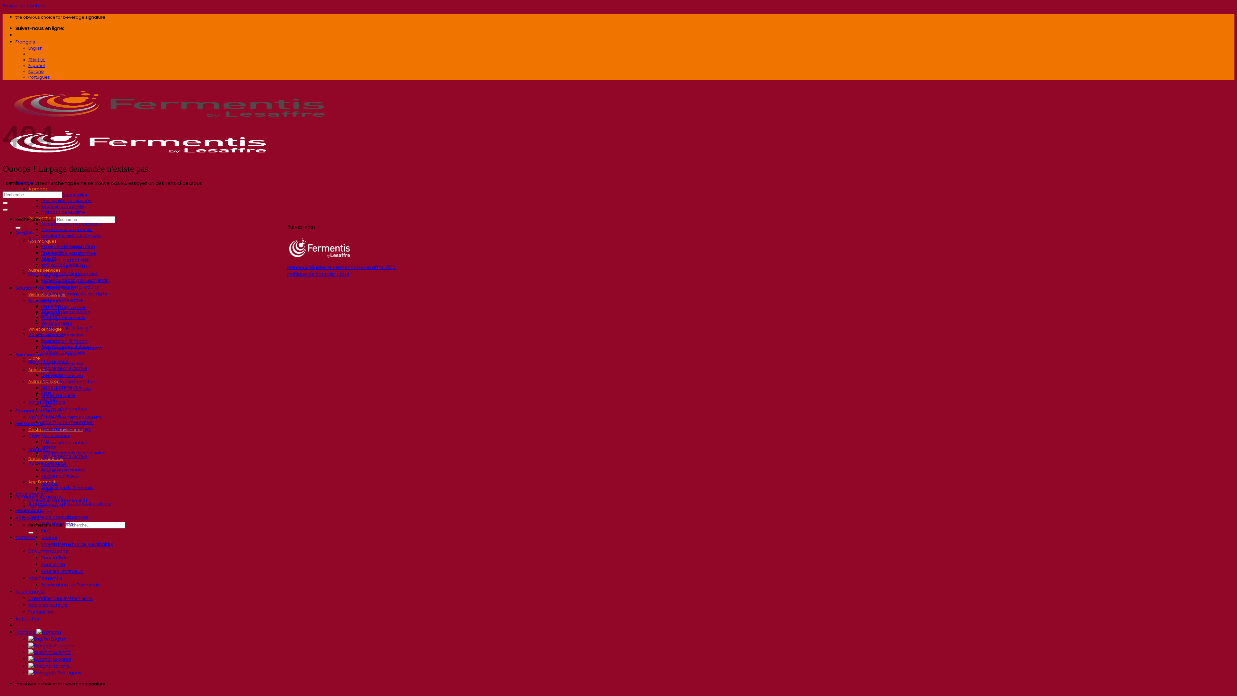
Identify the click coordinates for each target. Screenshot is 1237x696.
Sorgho (49, 483)
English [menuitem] (35, 48)
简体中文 (61, 652)
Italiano (60, 666)
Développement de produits (71, 235)
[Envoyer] (31, 533)
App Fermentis (45, 578)
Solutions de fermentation (46, 355)
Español (61, 659)
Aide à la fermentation (67, 422)
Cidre (34, 436)
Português (69, 673)
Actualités (27, 518)
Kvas (46, 476)
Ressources (28, 423)
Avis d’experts (55, 435)
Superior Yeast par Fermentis (71, 224)
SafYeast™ (53, 314)
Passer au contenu (24, 6)
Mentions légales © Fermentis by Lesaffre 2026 (341, 267)
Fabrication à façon (64, 341)
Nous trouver (30, 591)
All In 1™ (49, 321)
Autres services (46, 334)
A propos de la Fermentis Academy (65, 417)
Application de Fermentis (67, 487)
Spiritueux (38, 369)
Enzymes (51, 415)
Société (24, 233)
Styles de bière (58, 395)
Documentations (48, 551)
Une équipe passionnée (66, 200)
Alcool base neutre (63, 470)
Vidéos (49, 537)
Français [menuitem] (37, 54)
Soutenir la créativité (62, 206)
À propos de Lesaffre (63, 212)
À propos (38, 189)
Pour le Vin (53, 564)
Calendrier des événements (60, 598)
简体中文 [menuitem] (36, 60)
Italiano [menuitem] (36, 71)
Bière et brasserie (48, 361)
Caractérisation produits (66, 229)
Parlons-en (41, 612)
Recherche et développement (63, 273)
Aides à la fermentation (69, 382)
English (58, 639)
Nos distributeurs (48, 605)
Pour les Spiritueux (60, 476)
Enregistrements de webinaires (77, 544)
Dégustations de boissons (72, 348)
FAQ (46, 530)
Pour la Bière (55, 558)
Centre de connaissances (58, 517)
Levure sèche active (62, 300)
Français (25, 42)
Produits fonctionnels (66, 388)
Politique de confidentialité (318, 274)
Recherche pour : (34, 219)
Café (47, 490)
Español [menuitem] (36, 65)
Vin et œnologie (46, 402)
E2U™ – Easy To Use (63, 307)
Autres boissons (47, 463)
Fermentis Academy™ (66, 327)
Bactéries (52, 375)
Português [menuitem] (39, 77)
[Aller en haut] (5, 210)
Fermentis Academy (38, 411)
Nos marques (44, 300)
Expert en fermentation (65, 195)
